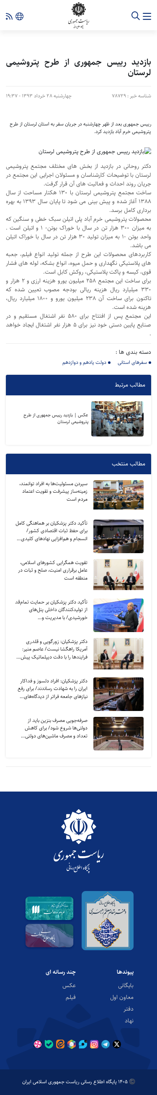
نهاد (129, 1020)
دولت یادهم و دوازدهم (84, 362)
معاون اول (122, 996)
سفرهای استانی (132, 362)
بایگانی (126, 985)
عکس (69, 985)
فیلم (71, 996)
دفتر (129, 1008)
